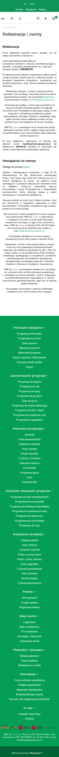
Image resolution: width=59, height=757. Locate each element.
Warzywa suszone (29, 348)
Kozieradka (29, 468)
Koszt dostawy (29, 660)
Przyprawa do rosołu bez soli (29, 415)
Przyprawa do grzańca (29, 396)
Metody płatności (29, 656)
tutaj (25, 167)
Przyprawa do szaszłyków (29, 501)
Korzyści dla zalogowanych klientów (29, 699)
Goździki (29, 434)
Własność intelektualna (29, 689)
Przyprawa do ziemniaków (29, 520)
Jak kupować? (30, 597)
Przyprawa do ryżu (29, 525)
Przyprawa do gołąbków (29, 419)
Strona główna (10, 27)
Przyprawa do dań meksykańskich (30, 497)
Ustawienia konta (29, 641)
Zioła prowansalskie (29, 439)
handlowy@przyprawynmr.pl (41, 100)
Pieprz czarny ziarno (29, 554)
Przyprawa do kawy (29, 391)
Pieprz (29, 367)
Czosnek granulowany (29, 568)
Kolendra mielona (29, 463)
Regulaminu (49, 97)
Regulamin (31, 9)
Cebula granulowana (29, 583)
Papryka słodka (29, 540)
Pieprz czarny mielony (29, 559)
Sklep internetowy (26, 753)
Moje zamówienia (29, 627)
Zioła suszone (29, 343)
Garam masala (29, 578)
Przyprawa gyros (29, 472)
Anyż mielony (29, 545)
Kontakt (19, 9)
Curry (29, 477)
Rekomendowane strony (29, 694)
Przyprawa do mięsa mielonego (29, 405)
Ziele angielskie (29, 564)
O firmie (29, 718)
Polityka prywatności (29, 685)
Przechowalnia (29, 631)
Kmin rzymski (29, 449)
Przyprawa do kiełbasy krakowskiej (29, 506)
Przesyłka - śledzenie (30, 636)
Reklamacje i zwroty (29, 665)
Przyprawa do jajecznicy (29, 516)
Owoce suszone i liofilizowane (29, 357)
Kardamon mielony (29, 444)
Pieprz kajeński (29, 453)
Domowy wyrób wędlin (29, 362)
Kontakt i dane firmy (30, 714)
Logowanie (29, 622)
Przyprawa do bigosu (29, 381)
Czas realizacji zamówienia (29, 680)
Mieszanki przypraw (29, 352)
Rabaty (42, 9)
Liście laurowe (29, 573)
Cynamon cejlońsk (29, 549)
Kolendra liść (29, 482)
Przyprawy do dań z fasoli (29, 410)
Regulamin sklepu (29, 607)
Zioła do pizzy (29, 401)
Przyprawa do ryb (29, 386)
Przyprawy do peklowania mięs (29, 511)
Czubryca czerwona (29, 458)
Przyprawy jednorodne (29, 333)
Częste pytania (29, 602)
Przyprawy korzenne (29, 338)
